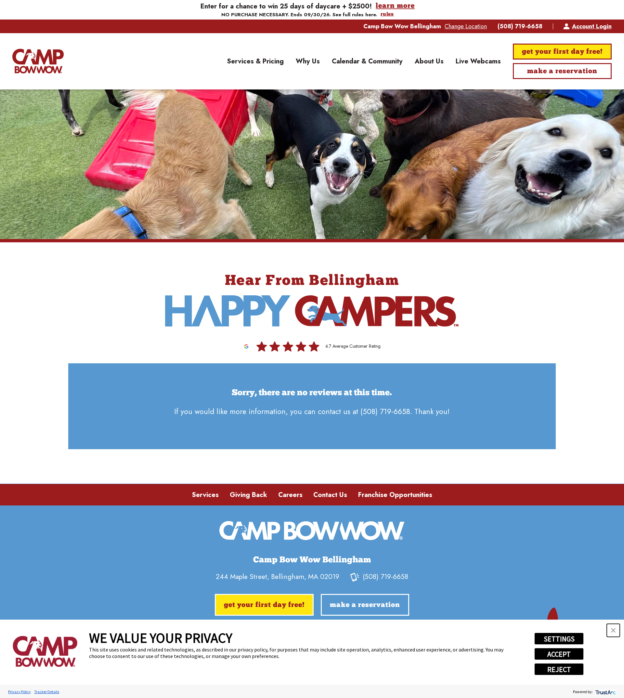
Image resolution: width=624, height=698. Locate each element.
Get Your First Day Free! (562, 51)
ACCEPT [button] (559, 654)
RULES (387, 14)
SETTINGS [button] (559, 638)
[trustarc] (605, 691)
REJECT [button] (559, 669)
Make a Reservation (562, 71)
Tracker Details (46, 691)
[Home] (38, 61)
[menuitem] (255, 61)
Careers (290, 495)
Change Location (466, 26)
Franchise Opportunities (395, 495)
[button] (613, 630)
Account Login (591, 26)
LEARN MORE (395, 6)
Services (205, 495)
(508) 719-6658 (520, 26)
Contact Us (330, 495)
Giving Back (248, 495)
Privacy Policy (19, 691)
